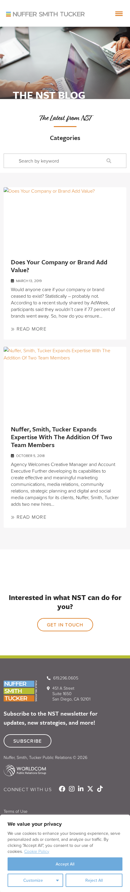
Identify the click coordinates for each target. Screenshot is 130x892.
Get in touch (65, 624)
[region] (65, 853)
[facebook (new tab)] (63, 789)
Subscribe (27, 741)
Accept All (65, 864)
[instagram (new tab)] (72, 789)
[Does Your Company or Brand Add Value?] (65, 217)
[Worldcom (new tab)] (25, 767)
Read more (31, 328)
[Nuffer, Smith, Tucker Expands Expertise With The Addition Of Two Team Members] (65, 381)
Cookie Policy (36, 851)
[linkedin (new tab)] (81, 789)
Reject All (94, 880)
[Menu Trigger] (119, 13)
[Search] (110, 161)
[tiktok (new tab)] (100, 789)
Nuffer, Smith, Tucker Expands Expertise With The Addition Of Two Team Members (61, 436)
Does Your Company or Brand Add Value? (59, 265)
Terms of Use (16, 811)
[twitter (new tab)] (91, 789)
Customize (33, 880)
